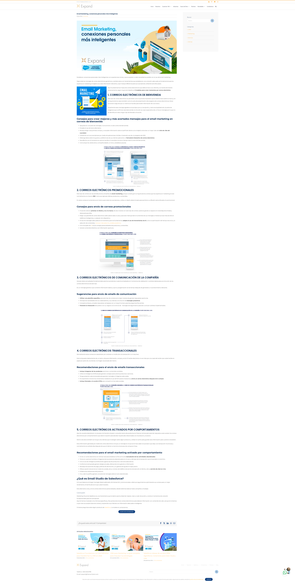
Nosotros (189, 565)
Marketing (85, 16)
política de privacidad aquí (197, 579)
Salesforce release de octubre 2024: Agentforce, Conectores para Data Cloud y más (126, 555)
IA (91, 225)
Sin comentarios (91, 557)
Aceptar (209, 579)
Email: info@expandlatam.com (84, 1)
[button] (215, 6)
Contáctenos (204, 565)
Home (182, 565)
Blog (217, 565)
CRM (189, 29)
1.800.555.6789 (87, 572)
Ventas (190, 42)
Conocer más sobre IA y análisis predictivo (108, 223)
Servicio (190, 37)
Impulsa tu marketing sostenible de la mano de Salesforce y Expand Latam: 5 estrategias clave (158, 555)
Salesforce (108, 507)
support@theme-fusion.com (89, 574)
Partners (212, 565)
